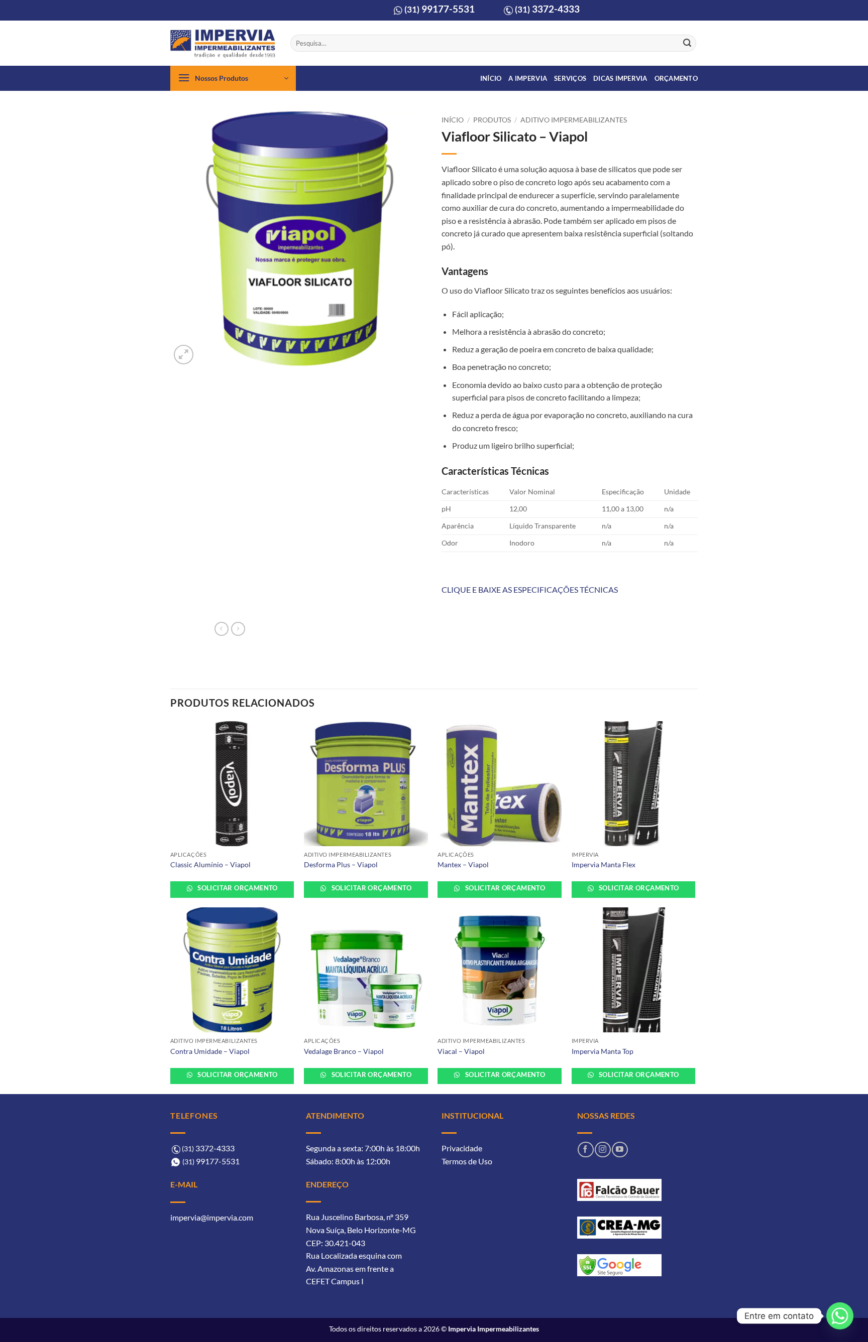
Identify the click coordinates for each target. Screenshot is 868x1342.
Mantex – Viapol (463, 864)
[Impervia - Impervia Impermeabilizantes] (222, 43)
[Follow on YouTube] (619, 1149)
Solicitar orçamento (237, 888)
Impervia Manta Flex (603, 864)
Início (491, 78)
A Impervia (527, 78)
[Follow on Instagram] (602, 1149)
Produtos (492, 120)
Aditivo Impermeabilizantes (573, 120)
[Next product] (221, 629)
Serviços (570, 78)
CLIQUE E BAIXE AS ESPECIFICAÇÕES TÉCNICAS (530, 589)
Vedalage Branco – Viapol (344, 1051)
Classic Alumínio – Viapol (210, 864)
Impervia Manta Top (602, 1051)
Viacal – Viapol (461, 1051)
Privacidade (462, 1148)
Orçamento (676, 78)
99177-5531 (439, 9)
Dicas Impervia (620, 78)
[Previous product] (238, 629)
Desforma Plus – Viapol (341, 864)
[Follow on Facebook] (585, 1149)
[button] (233, 78)
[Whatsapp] (839, 1315)
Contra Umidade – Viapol (210, 1051)
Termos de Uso (467, 1161)
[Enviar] (687, 43)
